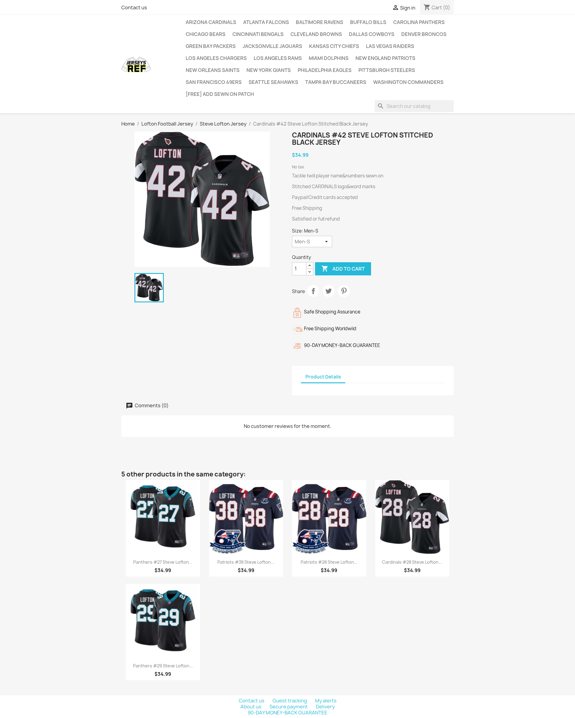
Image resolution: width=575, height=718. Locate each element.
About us (251, 706)
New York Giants (268, 70)
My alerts (326, 700)
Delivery (325, 706)
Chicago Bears (206, 34)
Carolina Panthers (419, 22)
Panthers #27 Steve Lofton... (163, 562)
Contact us (134, 7)
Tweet (329, 291)
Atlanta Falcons (266, 22)
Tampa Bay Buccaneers (335, 82)
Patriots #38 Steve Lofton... (245, 562)
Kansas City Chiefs (334, 46)
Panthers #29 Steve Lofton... (163, 666)
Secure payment (289, 706)
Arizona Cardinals (211, 22)
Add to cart (343, 268)
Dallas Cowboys (371, 34)
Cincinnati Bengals (258, 34)
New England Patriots (385, 58)
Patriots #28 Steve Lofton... (329, 562)
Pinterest (344, 291)
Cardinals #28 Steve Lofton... (412, 562)
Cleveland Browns (316, 34)
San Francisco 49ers (214, 82)
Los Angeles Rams (278, 58)
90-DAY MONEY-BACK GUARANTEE (287, 712)
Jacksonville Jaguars (272, 46)
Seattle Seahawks (273, 82)
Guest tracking (290, 700)
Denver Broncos (424, 34)
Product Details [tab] (323, 377)
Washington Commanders (408, 82)
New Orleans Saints (213, 70)
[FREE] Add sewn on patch (220, 94)
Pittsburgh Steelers (386, 70)
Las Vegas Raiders (390, 46)
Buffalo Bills (368, 22)
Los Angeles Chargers (216, 58)
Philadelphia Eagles (325, 70)
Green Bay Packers (211, 46)
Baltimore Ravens (319, 22)
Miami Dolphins (329, 58)
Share (313, 291)
